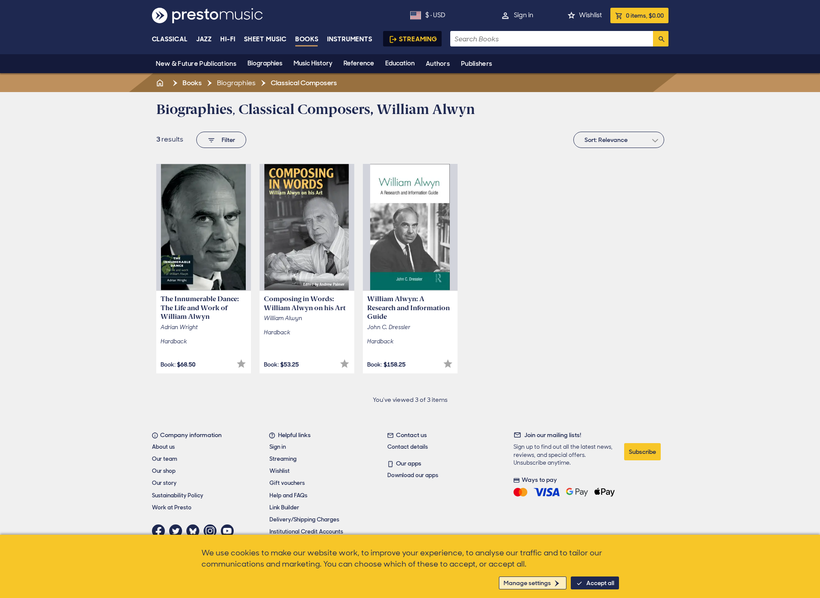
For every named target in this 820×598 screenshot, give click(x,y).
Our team (164, 458)
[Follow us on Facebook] (160, 530)
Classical (170, 39)
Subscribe (642, 452)
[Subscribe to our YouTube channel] (229, 530)
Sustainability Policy (177, 495)
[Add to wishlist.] (241, 363)
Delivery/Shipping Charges (304, 519)
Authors (438, 63)
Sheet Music (265, 39)
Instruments (349, 39)
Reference (358, 63)
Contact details (407, 446)
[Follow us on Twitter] (177, 530)
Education (400, 63)
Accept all (600, 583)
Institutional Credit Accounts (306, 531)
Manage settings (527, 583)
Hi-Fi (227, 39)
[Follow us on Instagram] (212, 530)
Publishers (476, 63)
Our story (164, 483)
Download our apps (412, 475)
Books (307, 39)
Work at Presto (172, 507)
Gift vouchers (287, 483)
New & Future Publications (196, 63)
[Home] (161, 82)
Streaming (418, 39)
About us (163, 446)
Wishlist (590, 15)
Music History (313, 63)
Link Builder (284, 507)
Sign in (523, 15)
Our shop (164, 471)
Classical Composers (303, 82)
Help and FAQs (288, 495)
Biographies (265, 63)
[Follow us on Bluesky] (195, 530)
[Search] (660, 38)
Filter (228, 140)
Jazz (204, 39)
